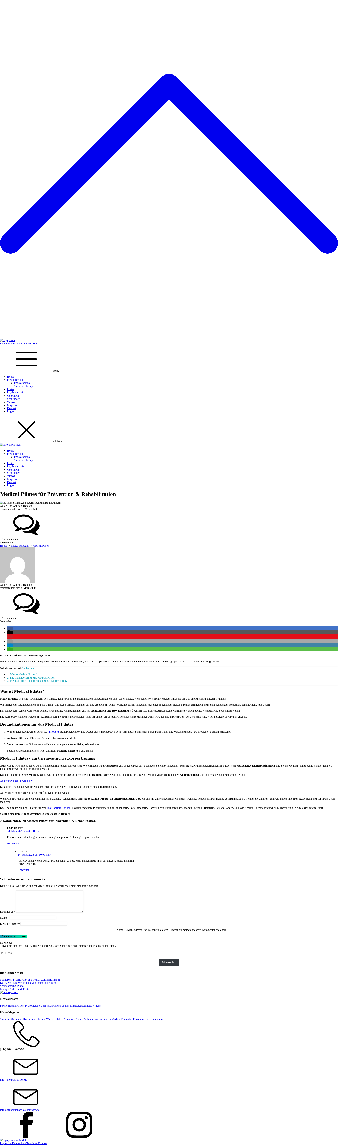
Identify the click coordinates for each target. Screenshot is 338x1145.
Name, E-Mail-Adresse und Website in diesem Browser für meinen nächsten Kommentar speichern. (172, 929)
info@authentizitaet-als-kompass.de (19, 1109)
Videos (11, 401)
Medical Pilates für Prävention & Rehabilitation (138, 1019)
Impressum (6, 1143)
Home (10, 376)
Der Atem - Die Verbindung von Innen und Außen (28, 982)
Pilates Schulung (61, 1005)
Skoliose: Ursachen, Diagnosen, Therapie (23, 1019)
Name (4, 917)
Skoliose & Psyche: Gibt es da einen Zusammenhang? (30, 979)
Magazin (12, 405)
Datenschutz (19, 1143)
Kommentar (7, 911)
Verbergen (28, 668)
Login (35, 343)
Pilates (10, 389)
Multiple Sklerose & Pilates (15, 989)
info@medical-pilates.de (13, 1079)
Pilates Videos (8, 343)
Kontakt (11, 408)
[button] (10, 628)
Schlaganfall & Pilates (12, 985)
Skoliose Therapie (24, 386)
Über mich (13, 395)
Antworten (13, 843)
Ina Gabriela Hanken (58, 807)
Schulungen (13, 398)
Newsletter (32, 1143)
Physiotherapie (15, 379)
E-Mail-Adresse (10, 923)
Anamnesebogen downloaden (16, 780)
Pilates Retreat (24, 343)
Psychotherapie (15, 392)
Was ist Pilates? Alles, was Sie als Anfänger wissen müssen (79, 1019)
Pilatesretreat (78, 1005)
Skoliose (54, 731)
